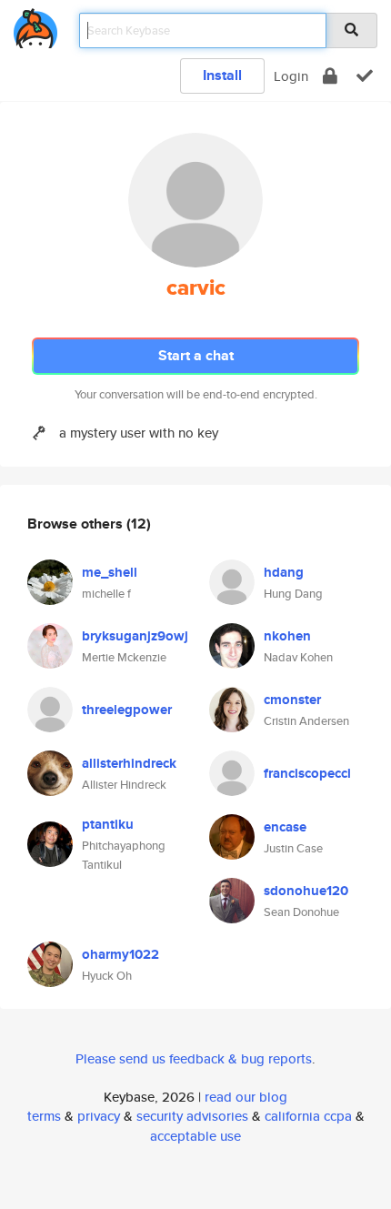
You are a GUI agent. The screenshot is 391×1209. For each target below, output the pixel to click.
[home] (35, 25)
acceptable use (195, 1135)
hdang (284, 572)
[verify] (364, 76)
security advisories (192, 1115)
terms (44, 1115)
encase (285, 827)
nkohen (287, 636)
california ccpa (308, 1115)
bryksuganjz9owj (135, 636)
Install (222, 75)
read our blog (246, 1096)
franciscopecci (307, 773)
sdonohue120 (306, 891)
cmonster (292, 700)
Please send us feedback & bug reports (193, 1058)
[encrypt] (330, 76)
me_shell (109, 572)
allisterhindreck (129, 763)
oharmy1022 (120, 954)
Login (291, 76)
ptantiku (108, 824)
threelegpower (127, 710)
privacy (98, 1115)
